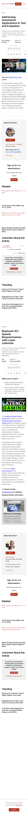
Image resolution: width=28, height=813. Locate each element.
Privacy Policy (19, 805)
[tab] (6, 246)
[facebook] (8, 54)
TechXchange (7, 492)
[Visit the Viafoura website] (22, 253)
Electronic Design (15, 361)
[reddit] (17, 54)
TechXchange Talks (15, 77)
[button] (3, 4)
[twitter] (14, 54)
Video (3, 12)
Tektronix (18, 42)
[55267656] (14, 506)
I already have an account (14, 272)
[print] (25, 54)
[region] (14, 249)
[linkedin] (11, 54)
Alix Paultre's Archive (14, 144)
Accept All (14, 809)
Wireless (4, 326)
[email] (19, 54)
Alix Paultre (10, 557)
